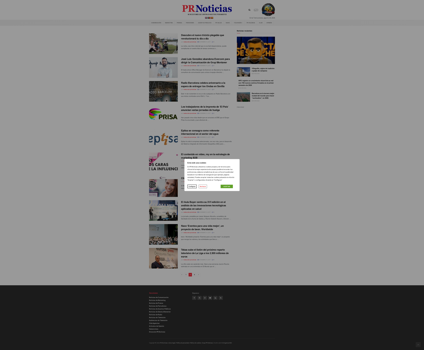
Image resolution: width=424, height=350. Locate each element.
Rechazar (203, 186)
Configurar (192, 186)
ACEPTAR (226, 186)
